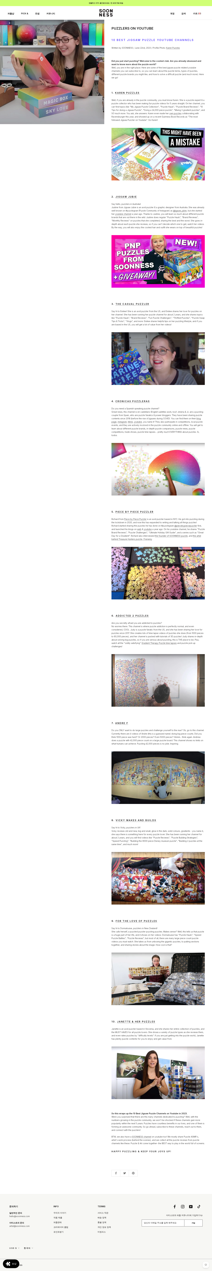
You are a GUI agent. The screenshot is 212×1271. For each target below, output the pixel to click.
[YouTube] (191, 1206)
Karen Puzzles (173, 48)
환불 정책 (102, 1222)
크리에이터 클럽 (61, 1227)
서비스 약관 (103, 1213)
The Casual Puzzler (132, 304)
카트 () (197, 13)
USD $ (13, 1248)
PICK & (24, 13)
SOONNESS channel (141, 1136)
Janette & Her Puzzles (136, 1021)
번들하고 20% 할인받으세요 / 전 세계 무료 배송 (106, 3)
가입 (193, 1223)
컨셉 (37, 13)
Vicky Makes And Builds (136, 820)
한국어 (27, 1248)
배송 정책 (102, 1217)
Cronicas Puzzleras (132, 401)
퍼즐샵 (11, 13)
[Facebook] (174, 1206)
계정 (172, 13)
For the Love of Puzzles (136, 921)
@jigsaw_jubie (180, 210)
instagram (122, 422)
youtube (138, 422)
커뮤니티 (50, 13)
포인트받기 (59, 1232)
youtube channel (123, 214)
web (139, 529)
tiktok (130, 422)
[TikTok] (199, 1206)
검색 (183, 13)
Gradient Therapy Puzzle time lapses (159, 643)
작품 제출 (58, 1217)
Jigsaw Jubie (126, 196)
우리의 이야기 (60, 1213)
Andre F (121, 723)
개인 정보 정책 (104, 1227)
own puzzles (175, 113)
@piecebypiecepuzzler (185, 526)
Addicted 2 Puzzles (132, 615)
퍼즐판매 (58, 1222)
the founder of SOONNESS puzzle (171, 536)
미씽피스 (102, 1232)
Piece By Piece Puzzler (135, 511)
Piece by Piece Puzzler (135, 519)
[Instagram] (182, 1206)
